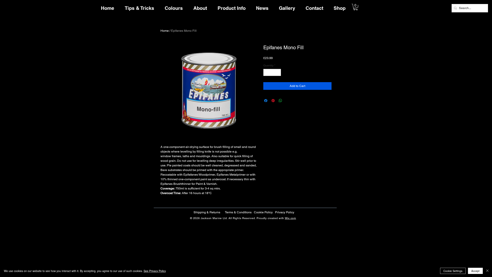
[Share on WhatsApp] (280, 100)
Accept (475, 271)
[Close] (487, 271)
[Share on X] (287, 100)
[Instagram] (478, 145)
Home (164, 31)
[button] (355, 7)
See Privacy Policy (155, 271)
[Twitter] (478, 137)
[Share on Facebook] (265, 100)
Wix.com (290, 218)
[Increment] (278, 72)
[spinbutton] (272, 72)
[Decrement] (266, 72)
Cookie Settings (452, 271)
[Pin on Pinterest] (273, 100)
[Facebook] (478, 129)
